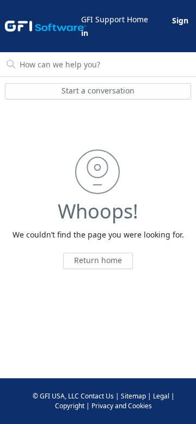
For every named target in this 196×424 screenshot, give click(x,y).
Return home (98, 260)
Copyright (69, 405)
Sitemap (133, 396)
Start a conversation (98, 90)
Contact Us (97, 396)
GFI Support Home (114, 19)
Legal (161, 396)
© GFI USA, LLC (56, 396)
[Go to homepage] (42, 26)
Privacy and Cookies (121, 405)
